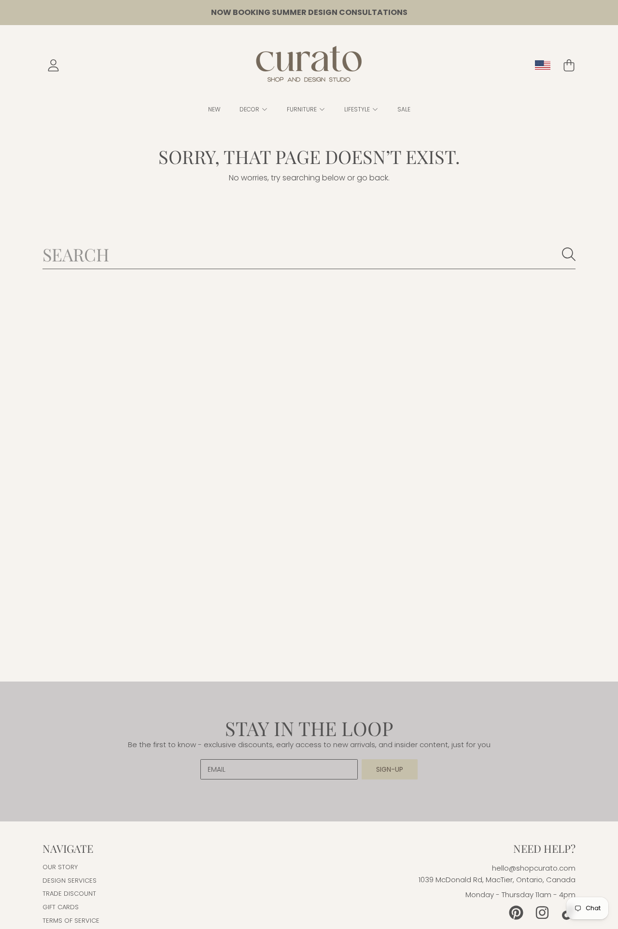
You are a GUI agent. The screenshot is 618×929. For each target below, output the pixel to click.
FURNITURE (302, 109)
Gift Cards (60, 907)
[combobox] (309, 254)
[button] (568, 65)
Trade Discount (69, 893)
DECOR (250, 109)
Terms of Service (70, 920)
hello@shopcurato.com (534, 868)
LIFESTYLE (357, 109)
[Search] (568, 254)
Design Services (69, 880)
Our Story (60, 867)
